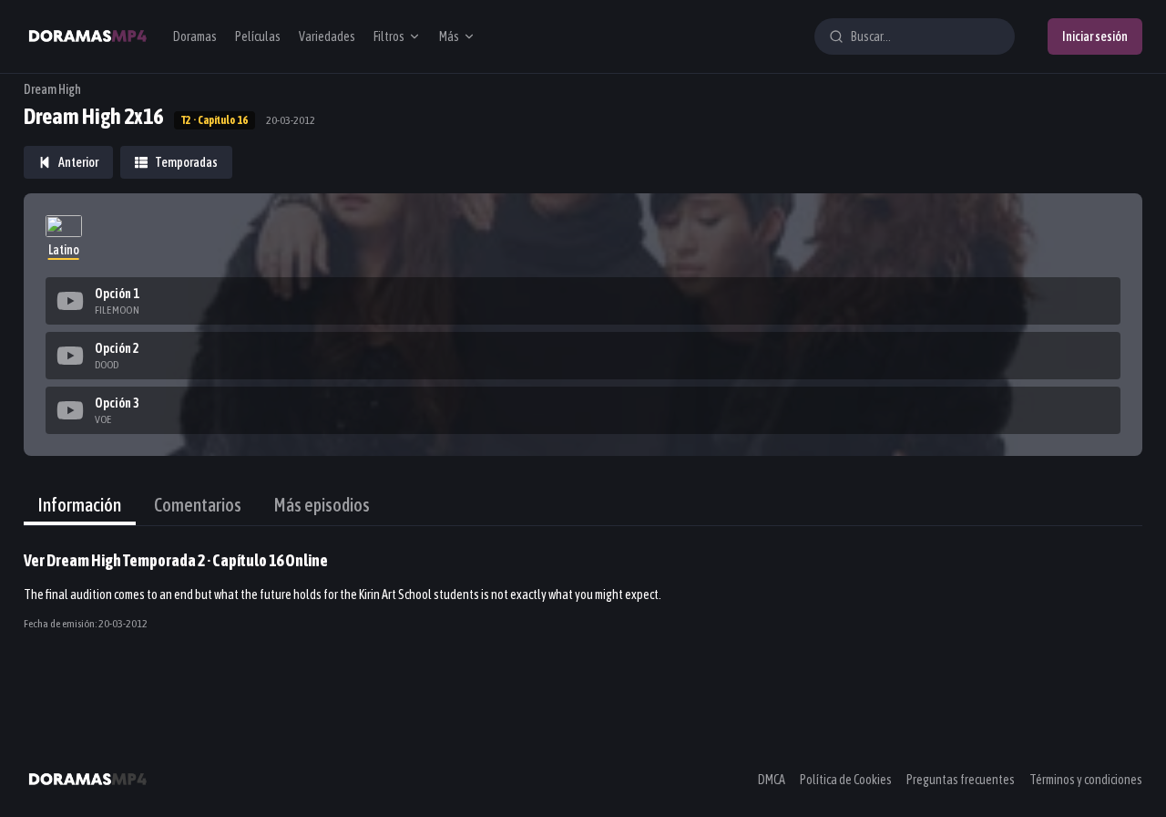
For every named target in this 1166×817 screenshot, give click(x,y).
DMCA (771, 779)
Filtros (388, 36)
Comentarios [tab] (197, 504)
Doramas (195, 36)
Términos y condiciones (1085, 779)
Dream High (52, 89)
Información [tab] (79, 504)
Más (449, 36)
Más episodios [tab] (322, 504)
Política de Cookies (846, 779)
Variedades (327, 36)
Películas (258, 36)
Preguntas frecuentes (960, 779)
